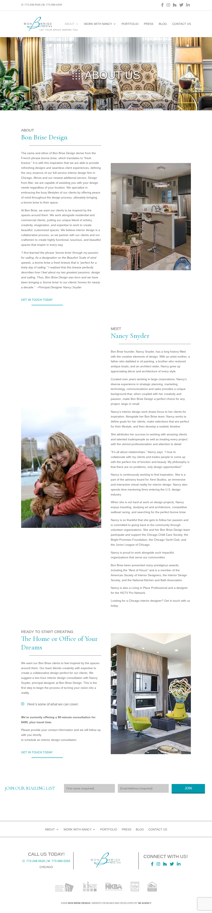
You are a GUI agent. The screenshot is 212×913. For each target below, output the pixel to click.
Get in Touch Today (37, 299)
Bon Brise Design (79, 903)
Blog (163, 24)
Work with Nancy (98, 24)
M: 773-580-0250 (58, 861)
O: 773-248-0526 (33, 861)
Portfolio (130, 24)
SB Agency (144, 903)
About (70, 24)
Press (148, 24)
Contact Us (181, 24)
